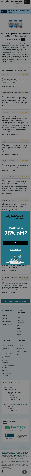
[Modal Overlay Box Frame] (15, 238)
